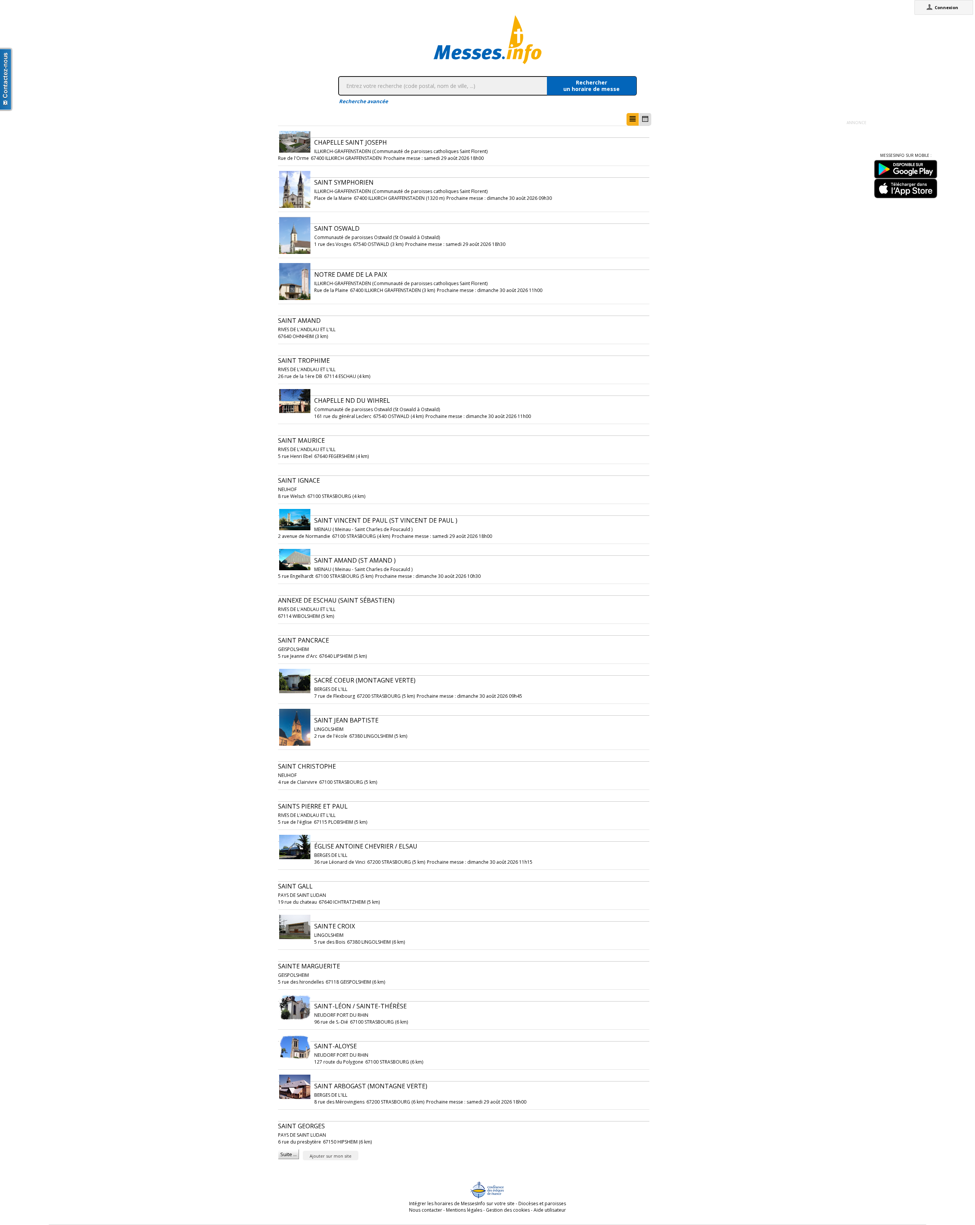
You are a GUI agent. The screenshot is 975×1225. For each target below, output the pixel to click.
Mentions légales (464, 1210)
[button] (633, 119)
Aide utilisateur (550, 1210)
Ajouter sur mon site (331, 1156)
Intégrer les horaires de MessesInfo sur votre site (462, 1203)
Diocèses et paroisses (542, 1203)
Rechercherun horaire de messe (591, 86)
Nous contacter (425, 1210)
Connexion (946, 7)
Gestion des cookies (508, 1210)
